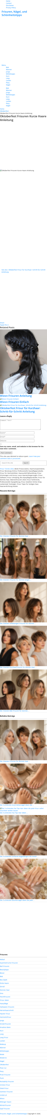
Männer (9, 69)
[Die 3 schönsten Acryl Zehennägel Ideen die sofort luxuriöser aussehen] (23, 784)
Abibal (2, 959)
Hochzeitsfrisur (5, 1017)
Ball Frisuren (4, 966)
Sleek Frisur (4, 1088)
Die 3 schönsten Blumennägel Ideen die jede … (17, 900)
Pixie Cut (3, 1068)
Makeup (3, 1044)
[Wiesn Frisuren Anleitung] (23, 361)
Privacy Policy (11, 8)
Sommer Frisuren (6, 1092)
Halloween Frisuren (7, 1007)
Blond (2, 973)
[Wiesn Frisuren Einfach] (23, 399)
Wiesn (2, 1098)
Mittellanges (10, 74)
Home (8, 1)
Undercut (3, 1095)
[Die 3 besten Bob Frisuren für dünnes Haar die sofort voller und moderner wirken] (23, 689)
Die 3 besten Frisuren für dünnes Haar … (15, 536)
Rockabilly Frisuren (7, 1081)
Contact (9, 3)
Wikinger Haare (5, 1102)
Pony (8, 83)
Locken (8, 80)
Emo (1, 993)
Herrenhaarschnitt (7, 1010)
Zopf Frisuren (5, 1109)
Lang (8, 78)
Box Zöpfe (3, 980)
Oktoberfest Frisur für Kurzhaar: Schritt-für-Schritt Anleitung (20, 409)
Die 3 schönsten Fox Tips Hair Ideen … (14, 813)
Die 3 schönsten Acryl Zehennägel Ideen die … (17, 805)
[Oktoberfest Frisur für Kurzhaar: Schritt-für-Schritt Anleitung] (23, 405)
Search (26, 463)
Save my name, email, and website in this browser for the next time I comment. (22, 447)
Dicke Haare (4, 983)
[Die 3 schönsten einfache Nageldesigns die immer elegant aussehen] (23, 835)
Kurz (7, 76)
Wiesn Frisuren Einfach (14, 402)
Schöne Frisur (5, 1085)
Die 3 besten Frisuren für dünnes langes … (15, 580)
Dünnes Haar (5, 990)
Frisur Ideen (4, 1000)
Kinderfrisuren (5, 1024)
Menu (4, 65)
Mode (2, 1054)
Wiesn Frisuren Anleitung (16, 395)
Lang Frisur (4, 1037)
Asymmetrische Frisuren (9, 963)
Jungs (8, 72)
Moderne (3, 1058)
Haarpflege (4, 1003)
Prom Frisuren (5, 1075)
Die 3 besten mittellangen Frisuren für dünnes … (18, 623)
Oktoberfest (4, 1065)
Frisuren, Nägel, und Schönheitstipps (14, 13)
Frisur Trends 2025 (7, 469)
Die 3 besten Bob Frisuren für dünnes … (14, 711)
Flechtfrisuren (5, 997)
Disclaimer (10, 5)
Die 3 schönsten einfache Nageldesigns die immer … (19, 856)
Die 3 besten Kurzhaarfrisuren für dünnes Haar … (18, 667)
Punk (2, 1078)
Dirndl (2, 987)
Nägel (8, 85)
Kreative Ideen (5, 1027)
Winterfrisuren (5, 1105)
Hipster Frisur (5, 1014)
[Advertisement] (23, 40)
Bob (7, 67)
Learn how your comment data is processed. (20, 457)
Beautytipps (4, 970)
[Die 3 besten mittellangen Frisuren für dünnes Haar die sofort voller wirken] (23, 602)
